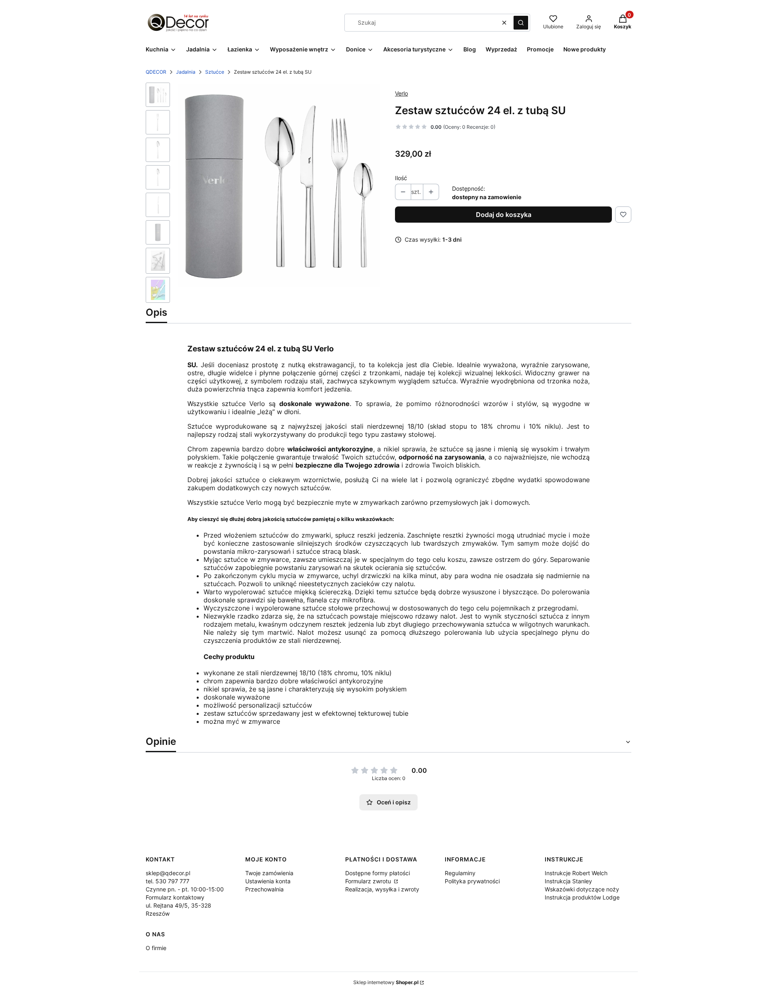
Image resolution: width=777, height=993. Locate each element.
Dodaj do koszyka (503, 215)
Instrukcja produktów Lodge (582, 897)
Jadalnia (185, 72)
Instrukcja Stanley (568, 881)
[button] (521, 23)
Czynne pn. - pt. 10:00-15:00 (185, 889)
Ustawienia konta (268, 881)
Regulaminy (460, 873)
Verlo (401, 93)
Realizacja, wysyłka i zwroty (382, 889)
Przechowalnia (264, 889)
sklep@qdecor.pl (168, 873)
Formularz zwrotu (369, 881)
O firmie (156, 947)
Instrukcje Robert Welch (576, 873)
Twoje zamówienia (269, 873)
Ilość (401, 177)
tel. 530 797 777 (167, 881)
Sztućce (214, 72)
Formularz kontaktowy (175, 897)
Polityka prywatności (472, 881)
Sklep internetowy (385, 982)
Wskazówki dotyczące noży (582, 889)
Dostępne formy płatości (377, 873)
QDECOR (156, 72)
